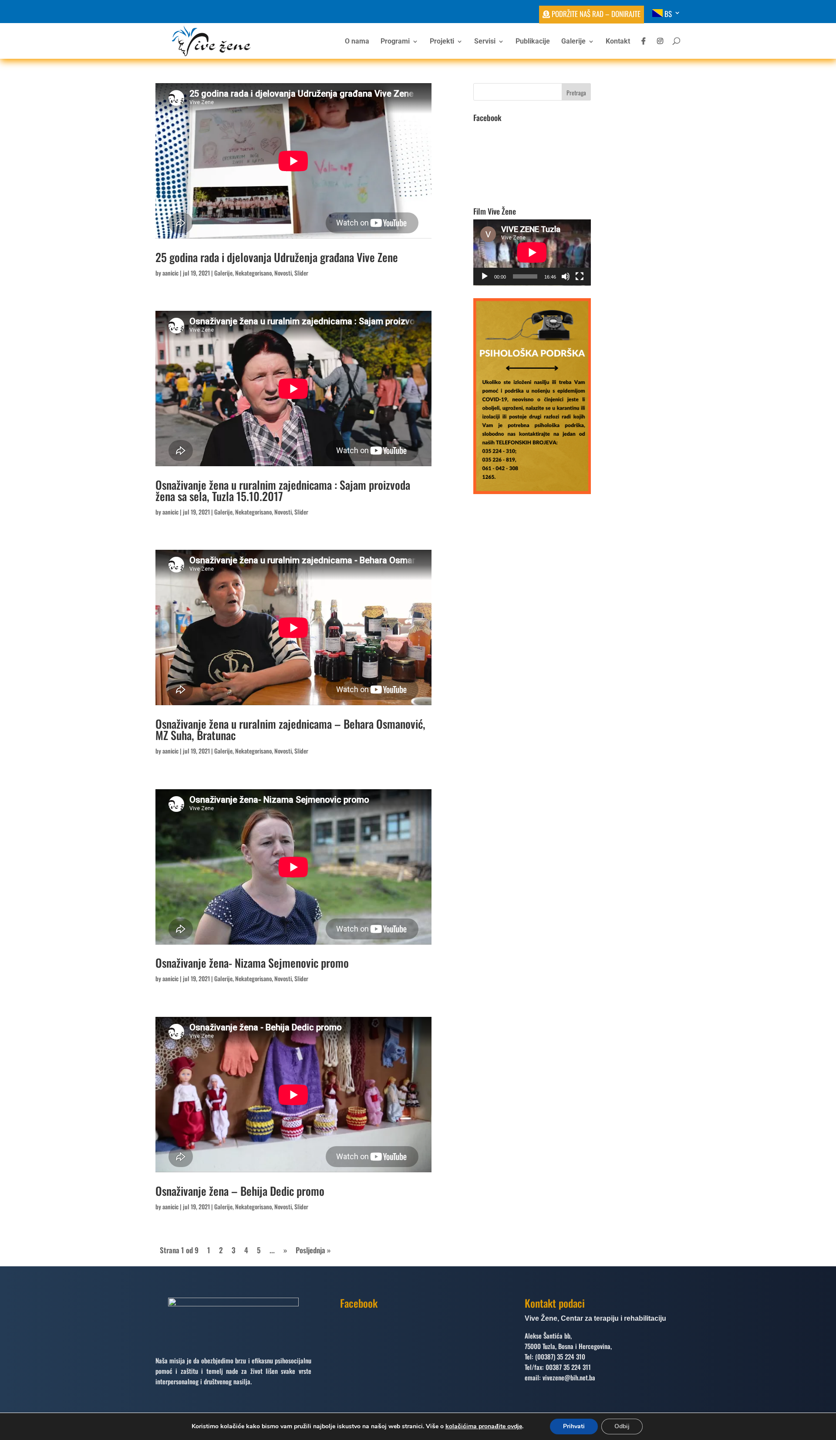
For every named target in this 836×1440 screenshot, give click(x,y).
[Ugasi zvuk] (565, 276)
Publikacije (533, 41)
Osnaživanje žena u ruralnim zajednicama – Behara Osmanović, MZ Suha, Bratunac (290, 729)
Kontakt (618, 41)
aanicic (170, 272)
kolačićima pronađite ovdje (483, 1426)
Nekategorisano (253, 272)
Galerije (573, 41)
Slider (301, 272)
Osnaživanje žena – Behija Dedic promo (239, 1190)
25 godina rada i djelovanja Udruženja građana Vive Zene (276, 257)
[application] (532, 252)
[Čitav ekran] (579, 276)
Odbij (622, 1426)
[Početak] (484, 276)
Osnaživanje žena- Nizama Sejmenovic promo (252, 962)
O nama (357, 41)
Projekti (442, 41)
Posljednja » (313, 1250)
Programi (395, 41)
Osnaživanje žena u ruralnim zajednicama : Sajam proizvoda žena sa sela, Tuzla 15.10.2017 (282, 490)
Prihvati (574, 1426)
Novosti (283, 272)
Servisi (485, 41)
